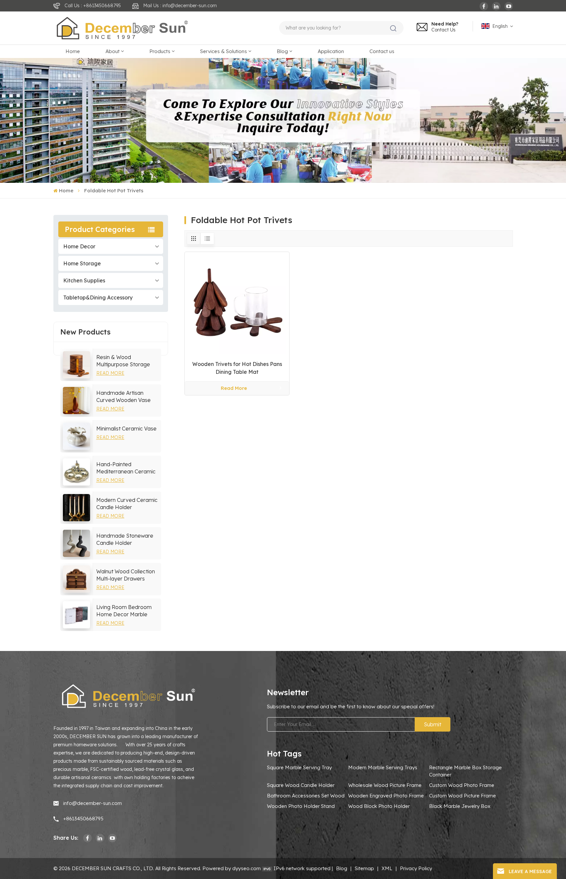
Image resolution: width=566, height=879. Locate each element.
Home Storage (82, 263)
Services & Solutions (223, 51)
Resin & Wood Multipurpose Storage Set (123, 361)
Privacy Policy (416, 868)
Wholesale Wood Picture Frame (385, 785)
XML (387, 868)
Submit (432, 724)
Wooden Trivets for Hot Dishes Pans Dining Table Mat (237, 368)
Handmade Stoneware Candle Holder (124, 539)
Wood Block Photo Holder (379, 806)
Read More (110, 373)
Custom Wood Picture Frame (462, 796)
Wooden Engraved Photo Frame (386, 796)
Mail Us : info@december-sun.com (180, 6)
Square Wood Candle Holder (300, 785)
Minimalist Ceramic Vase (126, 428)
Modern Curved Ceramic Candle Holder (127, 503)
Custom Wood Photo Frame (461, 785)
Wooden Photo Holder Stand (301, 806)
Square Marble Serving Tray (299, 767)
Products (159, 51)
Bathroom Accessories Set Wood (306, 796)
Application (331, 51)
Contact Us (443, 30)
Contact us (381, 51)
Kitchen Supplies (84, 280)
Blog (282, 51)
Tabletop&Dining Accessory (98, 297)
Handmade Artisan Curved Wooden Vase (123, 396)
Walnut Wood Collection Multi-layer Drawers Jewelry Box (125, 575)
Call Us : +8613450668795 (93, 6)
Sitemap (364, 868)
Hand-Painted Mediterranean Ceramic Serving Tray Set (126, 468)
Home (73, 51)
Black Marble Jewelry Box (459, 806)
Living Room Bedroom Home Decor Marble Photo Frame (124, 611)
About (112, 51)
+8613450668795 (83, 818)
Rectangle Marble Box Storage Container (465, 771)
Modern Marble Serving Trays (382, 767)
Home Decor (79, 246)
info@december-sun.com (92, 803)
